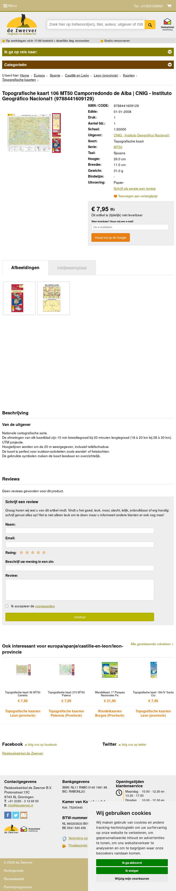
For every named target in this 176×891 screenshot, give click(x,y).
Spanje (55, 75)
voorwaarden (45, 605)
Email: (10, 538)
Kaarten (129, 75)
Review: (11, 575)
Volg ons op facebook (42, 744)
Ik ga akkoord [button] (132, 862)
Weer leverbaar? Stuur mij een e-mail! (112, 221)
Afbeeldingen (25, 267)
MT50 (118, 146)
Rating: (11, 552)
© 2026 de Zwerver (18, 862)
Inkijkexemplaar (72, 267)
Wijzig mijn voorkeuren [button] (132, 878)
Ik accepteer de (33, 605)
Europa (39, 75)
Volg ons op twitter (133, 744)
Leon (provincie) (106, 75)
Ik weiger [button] (132, 870)
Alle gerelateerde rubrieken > (152, 644)
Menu (12, 5)
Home (24, 75)
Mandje (169, 5)
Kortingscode (14, 870)
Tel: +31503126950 (148, 6)
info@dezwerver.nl (20, 805)
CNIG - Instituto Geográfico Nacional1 (142, 135)
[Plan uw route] (23, 815)
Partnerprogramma (18, 886)
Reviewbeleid (14, 878)
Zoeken (150, 24)
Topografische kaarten (19, 79)
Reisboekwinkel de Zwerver (22, 753)
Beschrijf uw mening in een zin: (29, 561)
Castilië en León (77, 75)
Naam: (10, 524)
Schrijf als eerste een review (135, 188)
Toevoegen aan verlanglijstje (138, 196)
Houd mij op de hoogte (110, 237)
